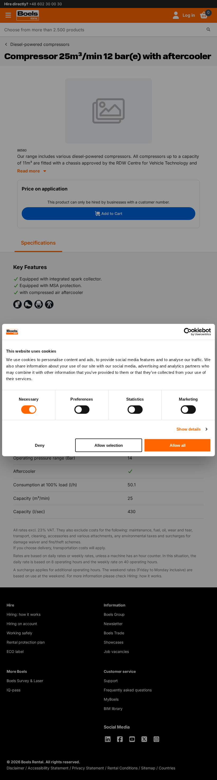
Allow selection (108, 445)
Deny (39, 445)
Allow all (178, 445)
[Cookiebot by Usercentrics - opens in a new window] (188, 332)
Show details (189, 429)
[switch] (81, 409)
